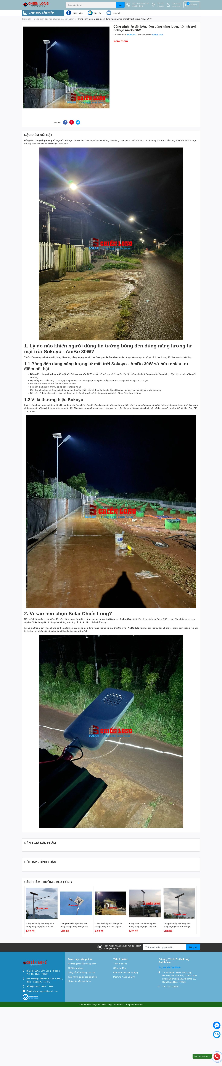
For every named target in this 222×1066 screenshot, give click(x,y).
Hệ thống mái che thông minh (82, 963)
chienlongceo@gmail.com (45, 991)
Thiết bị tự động (75, 968)
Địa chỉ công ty (161, 5)
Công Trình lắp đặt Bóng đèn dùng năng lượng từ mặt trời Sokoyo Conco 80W (40, 926)
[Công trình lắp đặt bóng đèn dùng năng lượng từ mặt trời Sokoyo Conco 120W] (76, 903)
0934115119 (137, 6)
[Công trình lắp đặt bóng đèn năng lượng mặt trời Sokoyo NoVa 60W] (179, 903)
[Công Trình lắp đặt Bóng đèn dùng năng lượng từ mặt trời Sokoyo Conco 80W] (42, 903)
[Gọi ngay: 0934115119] (217, 1056)
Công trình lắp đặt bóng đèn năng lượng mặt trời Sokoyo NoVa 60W (177, 926)
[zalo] (216, 1034)
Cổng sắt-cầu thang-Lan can (81, 972)
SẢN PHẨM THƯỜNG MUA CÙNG (48, 882)
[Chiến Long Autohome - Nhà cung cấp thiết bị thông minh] (40, 5)
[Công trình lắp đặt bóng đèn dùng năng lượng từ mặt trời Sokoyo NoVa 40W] (145, 903)
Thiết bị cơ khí (120, 963)
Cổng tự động (119, 968)
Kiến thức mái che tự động (125, 972)
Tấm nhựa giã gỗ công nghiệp (82, 976)
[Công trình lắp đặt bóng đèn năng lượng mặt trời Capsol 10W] (111, 903)
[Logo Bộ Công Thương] (30, 996)
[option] (66, 67)
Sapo (140, 1004)
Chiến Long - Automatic (112, 1004)
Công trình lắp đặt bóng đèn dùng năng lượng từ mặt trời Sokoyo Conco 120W (74, 926)
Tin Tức (97, 13)
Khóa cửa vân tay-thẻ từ (79, 981)
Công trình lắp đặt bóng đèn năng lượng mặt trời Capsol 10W (108, 926)
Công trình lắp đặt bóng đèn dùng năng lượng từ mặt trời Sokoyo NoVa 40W (142, 926)
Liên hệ (116, 13)
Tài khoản (176, 3)
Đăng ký (193, 947)
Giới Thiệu (78, 13)
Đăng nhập (176, 6)
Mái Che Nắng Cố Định (124, 976)
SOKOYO (132, 34)
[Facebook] (216, 1025)
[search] (120, 5)
